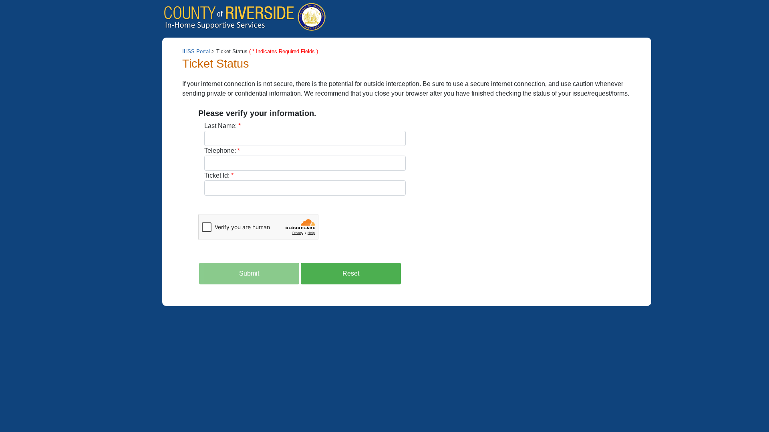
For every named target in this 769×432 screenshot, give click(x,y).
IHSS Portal (196, 51)
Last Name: (220, 125)
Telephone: (220, 150)
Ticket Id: (216, 175)
